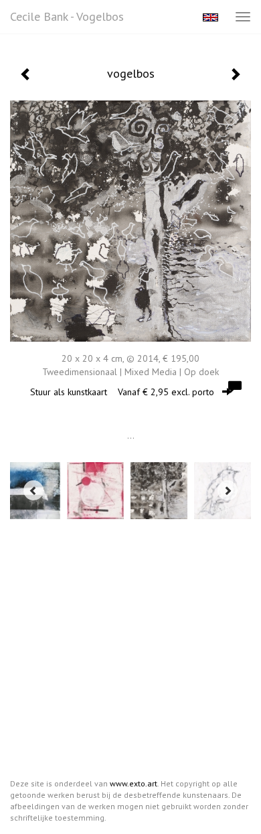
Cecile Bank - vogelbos (67, 16)
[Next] (227, 490)
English (210, 17)
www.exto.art (133, 783)
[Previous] (33, 490)
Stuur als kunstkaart (122, 392)
